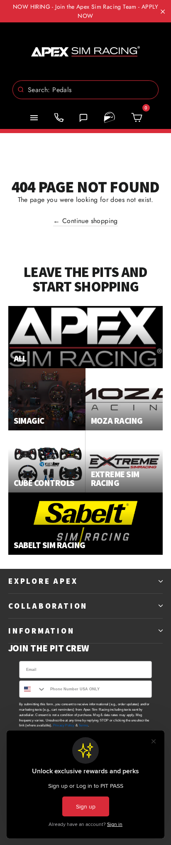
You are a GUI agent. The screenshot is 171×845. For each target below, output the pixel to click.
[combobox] (85, 89)
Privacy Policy (64, 725)
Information (41, 631)
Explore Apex (43, 581)
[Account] (109, 117)
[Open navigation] (34, 118)
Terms (83, 725)
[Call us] (59, 117)
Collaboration (48, 606)
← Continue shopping (85, 221)
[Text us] (83, 117)
